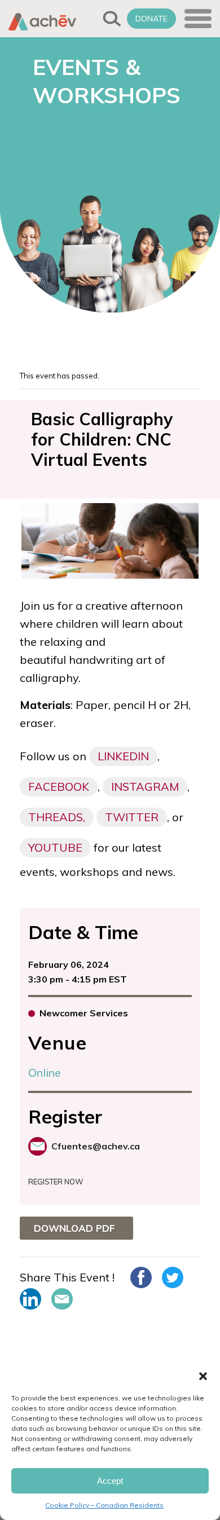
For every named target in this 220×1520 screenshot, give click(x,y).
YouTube (55, 847)
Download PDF (74, 1228)
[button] (203, 1376)
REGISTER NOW (55, 1181)
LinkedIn (123, 756)
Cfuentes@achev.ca (95, 1146)
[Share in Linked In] (30, 1299)
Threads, (56, 817)
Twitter (132, 817)
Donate (151, 19)
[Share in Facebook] (141, 1277)
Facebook (58, 786)
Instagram (145, 786)
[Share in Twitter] (172, 1277)
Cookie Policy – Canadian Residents (104, 1505)
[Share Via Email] (62, 1299)
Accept (110, 1481)
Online (44, 1072)
